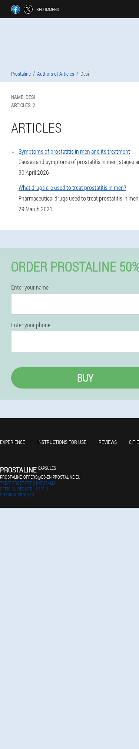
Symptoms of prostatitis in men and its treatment (74, 151)
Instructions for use (61, 441)
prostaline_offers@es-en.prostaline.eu (40, 477)
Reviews (108, 441)
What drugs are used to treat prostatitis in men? (72, 187)
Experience (12, 441)
